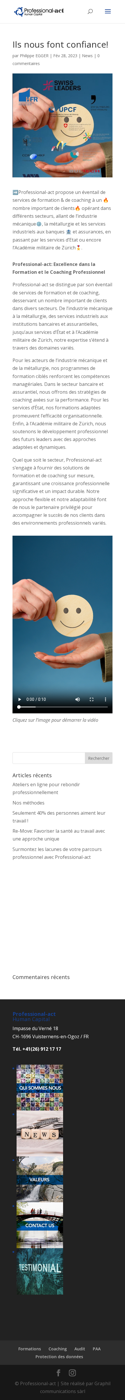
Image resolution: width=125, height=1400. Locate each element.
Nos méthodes (28, 803)
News (87, 55)
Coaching (58, 1349)
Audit (79, 1349)
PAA (97, 1349)
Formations (29, 1349)
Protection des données (59, 1356)
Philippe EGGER (34, 55)
